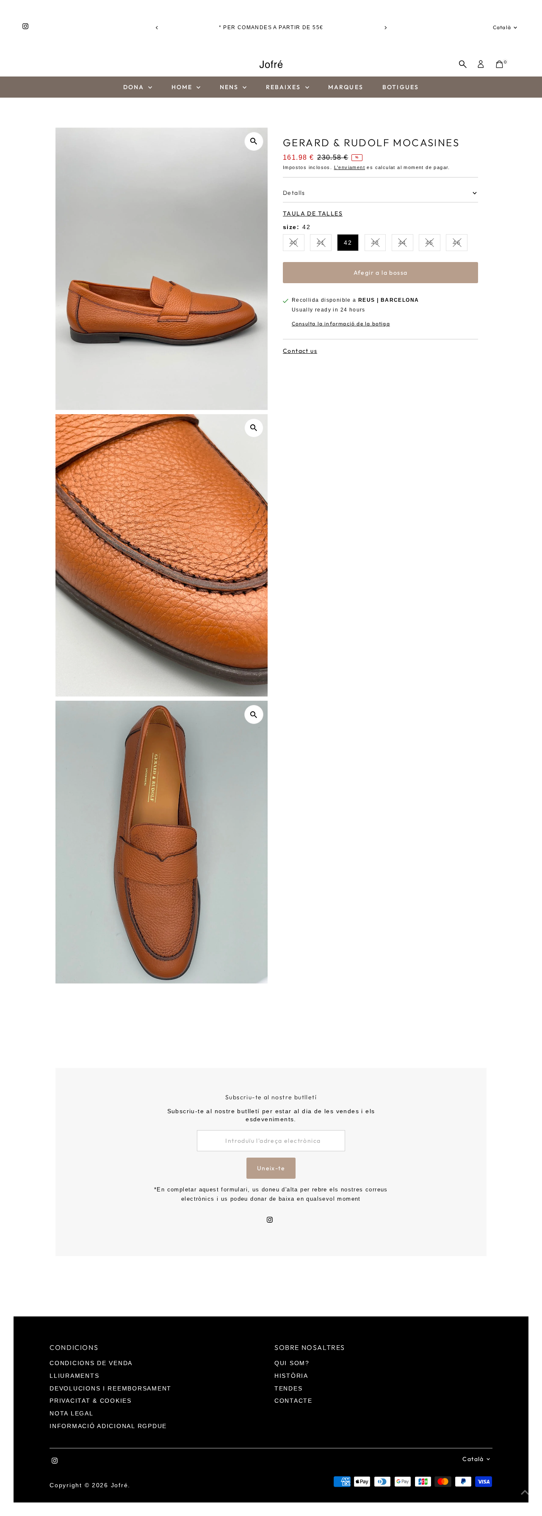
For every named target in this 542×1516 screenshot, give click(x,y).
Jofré (119, 1485)
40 (297, 244)
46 (460, 244)
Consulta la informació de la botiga (341, 323)
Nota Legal (71, 1413)
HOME (183, 87)
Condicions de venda (91, 1363)
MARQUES (345, 87)
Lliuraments (74, 1375)
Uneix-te (271, 1168)
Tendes (288, 1388)
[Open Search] (463, 64)
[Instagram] (25, 27)
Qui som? (292, 1363)
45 (433, 244)
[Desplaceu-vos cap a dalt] (525, 1492)
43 (378, 244)
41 (324, 244)
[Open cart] (499, 64)
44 (405, 244)
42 (348, 242)
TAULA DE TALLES (313, 213)
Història (291, 1375)
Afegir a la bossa (381, 272)
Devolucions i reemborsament (110, 1388)
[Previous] (156, 27)
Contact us (300, 350)
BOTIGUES (400, 87)
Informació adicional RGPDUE (108, 1426)
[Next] (385, 27)
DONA (135, 87)
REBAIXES (284, 87)
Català (502, 27)
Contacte (293, 1400)
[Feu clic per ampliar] (253, 141)
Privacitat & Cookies (91, 1400)
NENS (230, 87)
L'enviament (349, 166)
